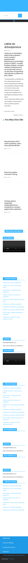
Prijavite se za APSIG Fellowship (12, 283)
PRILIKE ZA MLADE (10, 279)
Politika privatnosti (9, 547)
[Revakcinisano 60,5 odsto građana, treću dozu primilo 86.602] (14, 131)
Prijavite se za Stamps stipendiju (12, 304)
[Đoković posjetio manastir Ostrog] (14, 162)
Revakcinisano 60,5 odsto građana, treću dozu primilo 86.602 (12, 143)
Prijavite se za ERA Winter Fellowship (13, 307)
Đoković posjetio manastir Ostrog (10, 173)
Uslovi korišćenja (8, 543)
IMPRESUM (6, 538)
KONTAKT (6, 552)
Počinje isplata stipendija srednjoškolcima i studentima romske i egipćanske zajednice (12, 205)
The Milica (11, 559)
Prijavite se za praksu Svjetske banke (13, 310)
